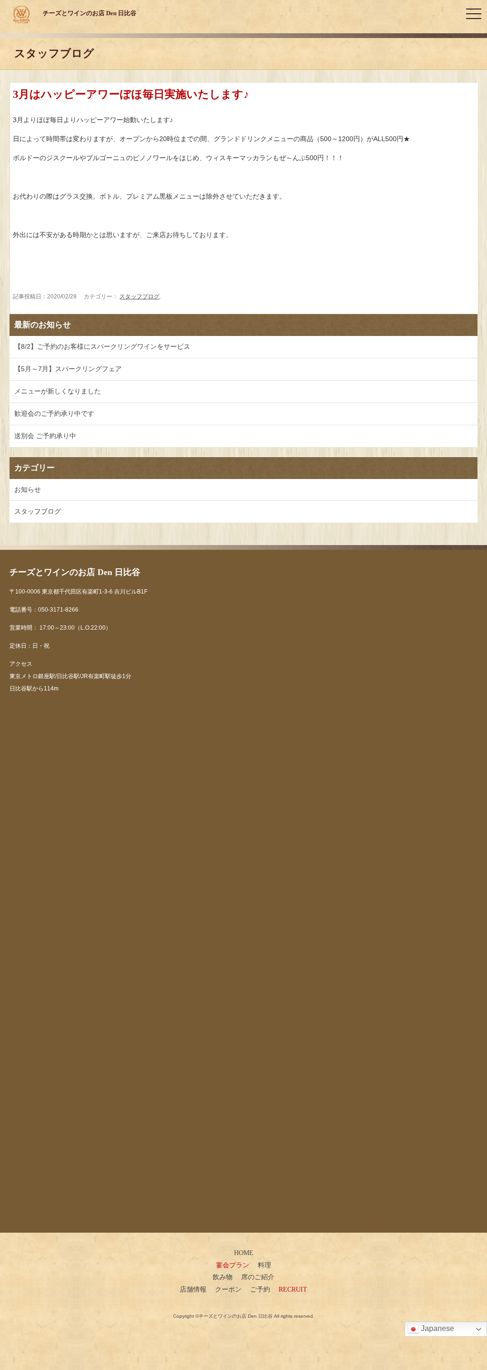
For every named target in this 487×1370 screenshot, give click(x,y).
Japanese (436, 1328)
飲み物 (223, 1277)
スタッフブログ (139, 296)
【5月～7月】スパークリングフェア (68, 369)
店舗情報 (193, 1289)
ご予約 (260, 1289)
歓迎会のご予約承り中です (54, 413)
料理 (264, 1265)
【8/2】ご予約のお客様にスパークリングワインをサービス (102, 346)
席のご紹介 (257, 1277)
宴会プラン (232, 1265)
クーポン (228, 1289)
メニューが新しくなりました (57, 391)
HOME (243, 1252)
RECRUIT (293, 1289)
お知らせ (27, 489)
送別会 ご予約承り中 (45, 436)
